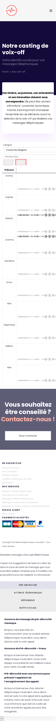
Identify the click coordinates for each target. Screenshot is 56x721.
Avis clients (7, 482)
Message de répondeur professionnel (20, 502)
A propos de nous (10, 467)
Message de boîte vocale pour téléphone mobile (25, 506)
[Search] (8, 162)
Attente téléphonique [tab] (28, 592)
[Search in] (20, 162)
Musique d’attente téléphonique (17, 491)
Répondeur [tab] (28, 600)
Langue (7, 145)
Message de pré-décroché (15, 495)
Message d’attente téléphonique (17, 498)
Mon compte (8, 513)
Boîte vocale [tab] (28, 607)
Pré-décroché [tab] (28, 585)
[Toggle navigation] (44, 11)
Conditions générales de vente (17, 479)
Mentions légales (10, 475)
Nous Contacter (9, 471)
